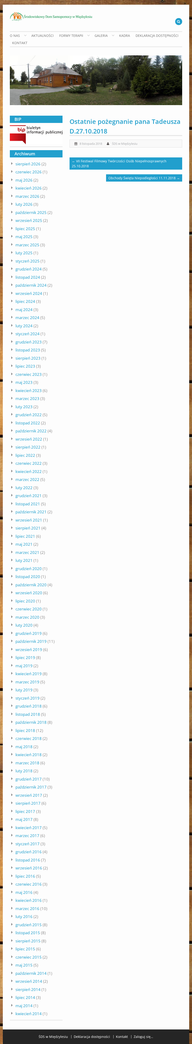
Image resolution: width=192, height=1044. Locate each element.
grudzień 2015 (28, 924)
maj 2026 (24, 180)
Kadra (124, 35)
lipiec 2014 (25, 997)
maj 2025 (24, 236)
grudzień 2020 (28, 568)
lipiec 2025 (25, 228)
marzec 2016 (27, 908)
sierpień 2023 (28, 358)
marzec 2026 (27, 196)
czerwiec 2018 (28, 738)
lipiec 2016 (25, 876)
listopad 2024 (27, 277)
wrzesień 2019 (28, 649)
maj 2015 (24, 965)
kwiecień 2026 (28, 188)
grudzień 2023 (28, 342)
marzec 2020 (27, 617)
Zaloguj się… (143, 1036)
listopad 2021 (27, 504)
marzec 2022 (27, 479)
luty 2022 (24, 487)
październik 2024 (31, 285)
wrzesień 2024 (28, 293)
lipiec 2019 (25, 657)
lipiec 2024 (25, 301)
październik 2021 (31, 511)
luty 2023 (24, 406)
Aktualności (42, 35)
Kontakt (19, 43)
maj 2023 (24, 382)
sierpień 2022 (28, 447)
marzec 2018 (27, 763)
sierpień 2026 (28, 164)
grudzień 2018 (28, 706)
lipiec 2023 (25, 366)
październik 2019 (31, 641)
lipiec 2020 (25, 601)
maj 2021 (24, 544)
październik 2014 (31, 973)
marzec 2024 (27, 317)
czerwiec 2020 (28, 609)
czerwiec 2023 (28, 374)
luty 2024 (24, 325)
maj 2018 (24, 746)
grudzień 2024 (28, 269)
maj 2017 (24, 819)
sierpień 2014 (28, 989)
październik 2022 (31, 431)
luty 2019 (24, 690)
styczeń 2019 (27, 698)
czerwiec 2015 (28, 957)
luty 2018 (24, 770)
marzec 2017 (27, 835)
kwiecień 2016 (28, 900)
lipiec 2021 (25, 536)
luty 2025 (24, 252)
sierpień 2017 (28, 803)
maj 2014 (24, 1005)
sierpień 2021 (28, 528)
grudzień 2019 (28, 633)
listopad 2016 (27, 860)
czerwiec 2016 (28, 884)
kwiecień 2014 (28, 1013)
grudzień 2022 (28, 414)
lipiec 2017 (25, 811)
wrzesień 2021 (28, 520)
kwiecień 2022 (28, 471)
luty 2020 (24, 625)
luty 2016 (24, 916)
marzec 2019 (27, 682)
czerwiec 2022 (28, 463)
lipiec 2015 (25, 949)
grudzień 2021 (28, 495)
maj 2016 (24, 892)
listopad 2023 (27, 350)
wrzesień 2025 (28, 220)
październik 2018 (31, 722)
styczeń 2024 (27, 333)
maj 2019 (24, 665)
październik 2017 (31, 787)
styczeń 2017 (27, 843)
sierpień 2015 (28, 941)
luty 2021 (24, 560)
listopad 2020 (27, 576)
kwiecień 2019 (28, 673)
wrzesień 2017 (28, 795)
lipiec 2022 (25, 455)
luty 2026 (24, 204)
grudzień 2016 (28, 851)
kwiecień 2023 (28, 390)
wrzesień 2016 (28, 868)
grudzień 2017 (28, 779)
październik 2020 (31, 584)
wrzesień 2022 (28, 439)
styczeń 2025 (27, 261)
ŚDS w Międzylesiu (124, 143)
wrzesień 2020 (28, 592)
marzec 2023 (27, 398)
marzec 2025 (27, 245)
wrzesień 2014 (28, 981)
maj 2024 (24, 309)
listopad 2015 (27, 932)
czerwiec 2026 (28, 172)
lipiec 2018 (25, 730)
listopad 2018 (27, 714)
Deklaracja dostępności (157, 35)
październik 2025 (31, 212)
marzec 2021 (27, 552)
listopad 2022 (27, 423)
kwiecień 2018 (28, 754)
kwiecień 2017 (28, 827)
